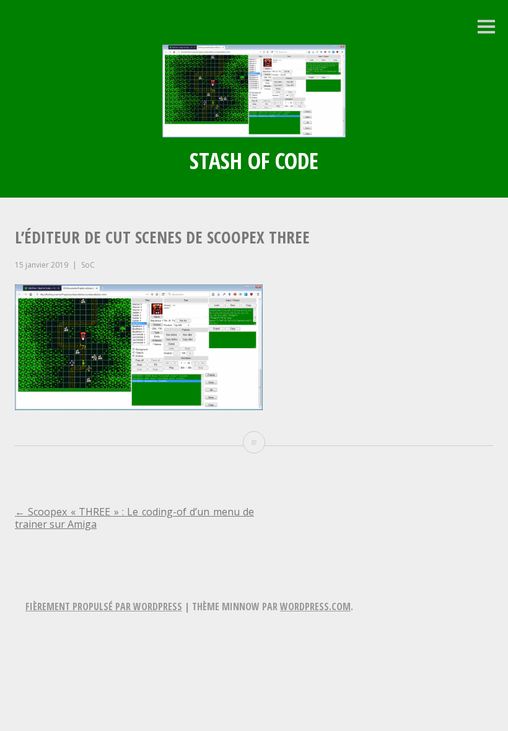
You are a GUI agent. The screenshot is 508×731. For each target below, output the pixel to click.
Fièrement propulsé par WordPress (103, 606)
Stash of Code (254, 161)
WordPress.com (315, 606)
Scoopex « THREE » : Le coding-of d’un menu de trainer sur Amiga (134, 518)
